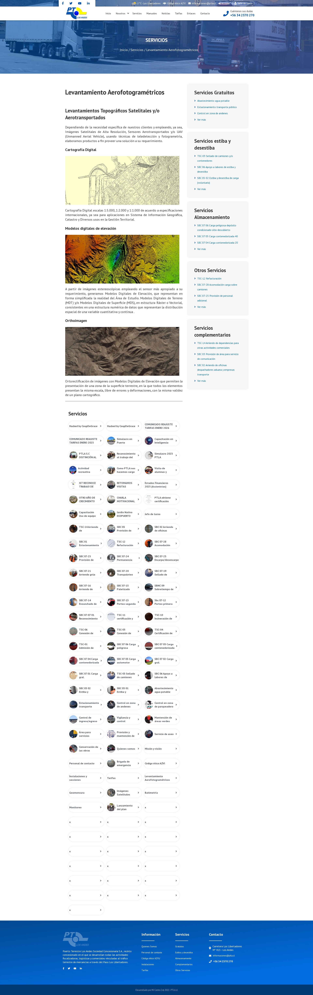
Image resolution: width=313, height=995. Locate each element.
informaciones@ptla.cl (203, 3)
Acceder (224, 4)
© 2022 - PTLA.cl (170, 990)
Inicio (108, 13)
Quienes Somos (149, 946)
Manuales (152, 13)
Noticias (166, 13)
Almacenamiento (183, 958)
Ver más (201, 119)
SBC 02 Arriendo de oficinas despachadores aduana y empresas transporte (216, 369)
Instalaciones (148, 964)
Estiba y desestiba (184, 952)
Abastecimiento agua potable (213, 100)
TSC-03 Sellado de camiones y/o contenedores (215, 158)
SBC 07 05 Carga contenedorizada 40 (217, 236)
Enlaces (191, 13)
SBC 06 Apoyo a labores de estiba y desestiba (216, 169)
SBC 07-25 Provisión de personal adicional (215, 298)
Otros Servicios (182, 970)
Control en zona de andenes (212, 113)
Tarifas (178, 13)
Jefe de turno (242, 4)
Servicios (137, 13)
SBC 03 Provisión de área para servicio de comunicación (217, 356)
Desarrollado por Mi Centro (148, 990)
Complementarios (184, 964)
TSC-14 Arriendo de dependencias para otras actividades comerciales (218, 345)
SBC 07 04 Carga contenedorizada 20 (217, 242)
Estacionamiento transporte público (217, 107)
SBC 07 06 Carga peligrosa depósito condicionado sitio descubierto (216, 228)
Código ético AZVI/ (151, 958)
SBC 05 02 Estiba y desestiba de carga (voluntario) (218, 180)
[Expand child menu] (128, 13)
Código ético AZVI (176, 3)
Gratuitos (179, 946)
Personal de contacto (152, 952)
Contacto (205, 13)
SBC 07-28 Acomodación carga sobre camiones (217, 287)
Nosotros (120, 13)
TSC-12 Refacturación (209, 278)
